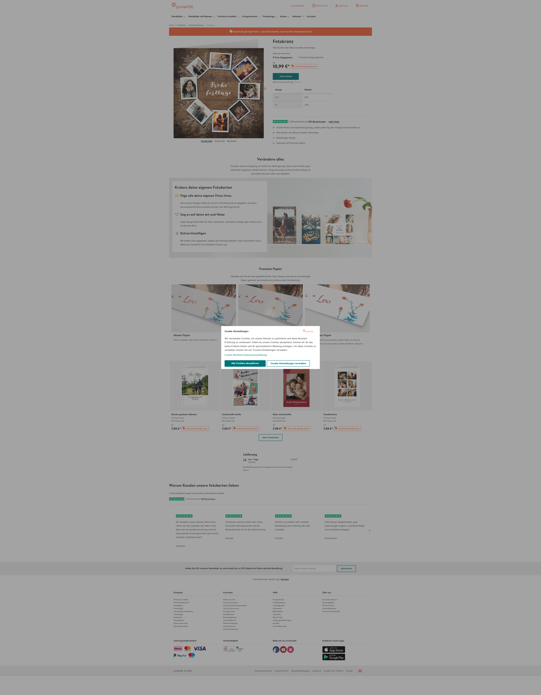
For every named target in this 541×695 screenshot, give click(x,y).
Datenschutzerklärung (255, 354)
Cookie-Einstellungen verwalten (288, 363)
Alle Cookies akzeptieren (245, 363)
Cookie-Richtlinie (234, 354)
